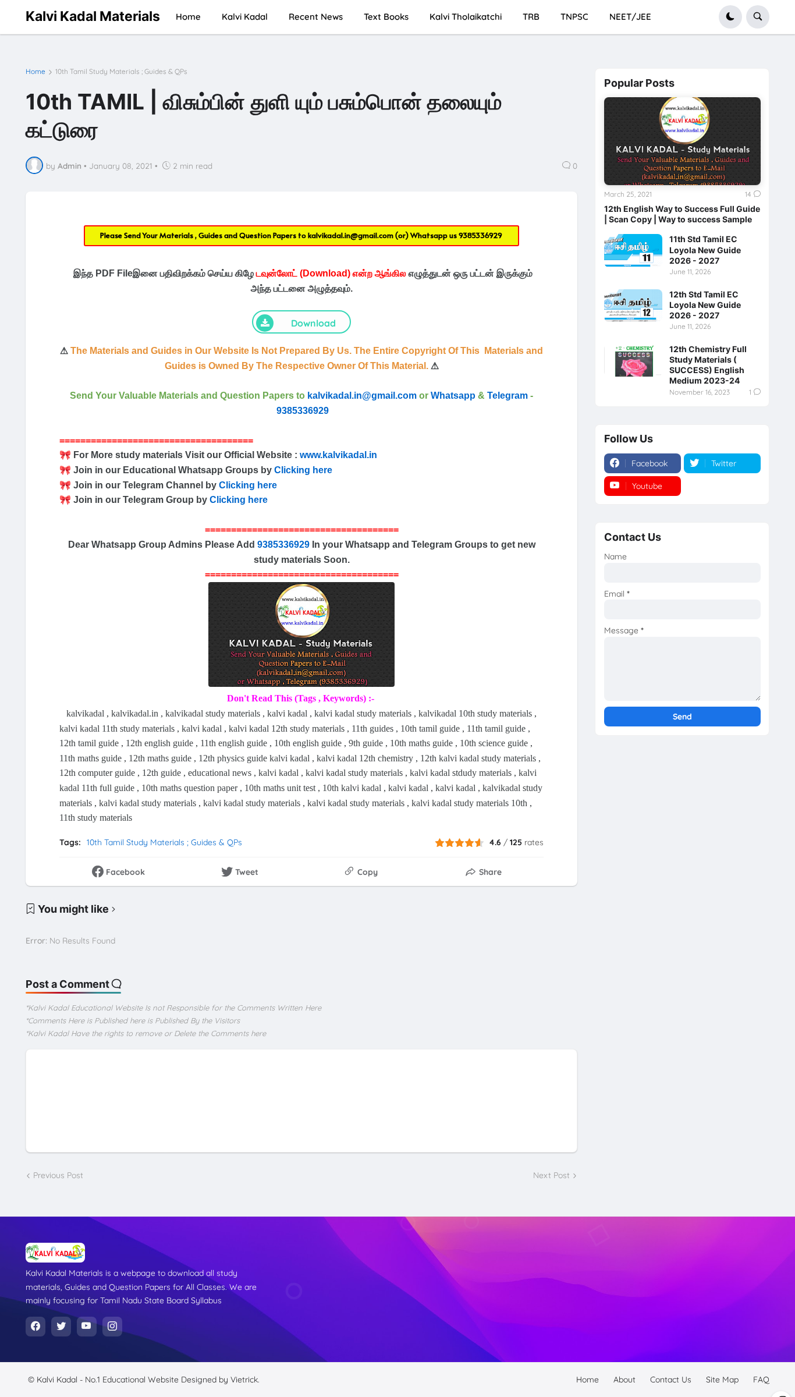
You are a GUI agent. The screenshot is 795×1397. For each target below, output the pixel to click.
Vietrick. (245, 1379)
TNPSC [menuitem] (574, 16)
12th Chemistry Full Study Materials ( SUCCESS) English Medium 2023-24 (708, 365)
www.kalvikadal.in (339, 455)
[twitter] (61, 1326)
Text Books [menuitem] (386, 16)
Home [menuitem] (188, 16)
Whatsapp (453, 395)
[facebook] (35, 1326)
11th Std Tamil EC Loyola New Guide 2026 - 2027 (705, 249)
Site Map (722, 1379)
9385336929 (480, 235)
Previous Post (58, 1175)
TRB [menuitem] (531, 16)
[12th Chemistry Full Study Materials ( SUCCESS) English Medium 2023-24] (633, 360)
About (624, 1379)
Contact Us (670, 1379)
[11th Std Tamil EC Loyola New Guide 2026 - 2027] (633, 250)
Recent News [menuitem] (316, 16)
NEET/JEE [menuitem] (630, 16)
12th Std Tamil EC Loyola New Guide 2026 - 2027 (705, 304)
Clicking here (303, 470)
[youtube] (87, 1326)
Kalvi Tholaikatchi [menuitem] (466, 16)
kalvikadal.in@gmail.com (351, 235)
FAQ (761, 1379)
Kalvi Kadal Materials (93, 16)
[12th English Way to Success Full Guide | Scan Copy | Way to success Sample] (682, 141)
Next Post (551, 1175)
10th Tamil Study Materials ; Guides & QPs (121, 71)
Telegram (507, 395)
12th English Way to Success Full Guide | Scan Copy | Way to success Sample (682, 214)
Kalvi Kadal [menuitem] (245, 16)
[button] (730, 17)
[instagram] (112, 1326)
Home (35, 71)
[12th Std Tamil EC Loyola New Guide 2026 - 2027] (633, 305)
